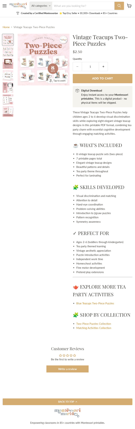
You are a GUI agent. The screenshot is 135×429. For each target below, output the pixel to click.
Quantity (77, 59)
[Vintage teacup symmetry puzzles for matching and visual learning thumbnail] (8, 39)
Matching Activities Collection (93, 327)
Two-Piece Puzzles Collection (93, 323)
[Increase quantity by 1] (103, 66)
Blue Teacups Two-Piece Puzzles (95, 303)
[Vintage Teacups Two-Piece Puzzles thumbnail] (8, 51)
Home (6, 27)
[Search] (119, 6)
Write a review (67, 369)
